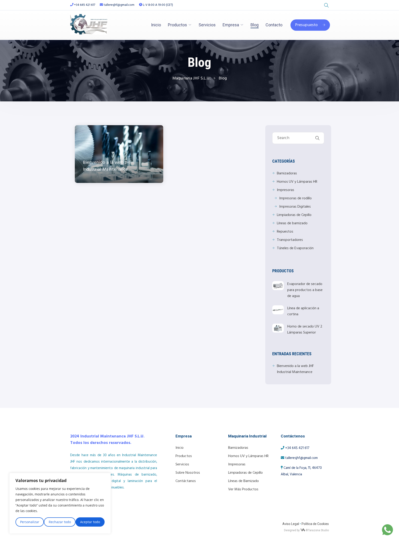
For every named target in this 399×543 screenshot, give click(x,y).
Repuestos (285, 232)
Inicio (156, 24)
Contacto (274, 24)
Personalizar (29, 522)
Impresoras (285, 190)
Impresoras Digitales (295, 207)
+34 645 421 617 (84, 5)
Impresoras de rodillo (295, 198)
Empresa (231, 24)
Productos (177, 24)
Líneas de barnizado (292, 223)
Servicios (207, 24)
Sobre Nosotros (187, 473)
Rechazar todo (60, 522)
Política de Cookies (315, 524)
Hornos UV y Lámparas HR (297, 182)
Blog (255, 24)
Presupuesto (306, 25)
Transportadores (290, 240)
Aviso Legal (290, 524)
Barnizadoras (287, 173)
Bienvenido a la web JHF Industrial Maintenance (295, 369)
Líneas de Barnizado (243, 481)
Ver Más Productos (243, 489)
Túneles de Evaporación (295, 248)
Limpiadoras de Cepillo (294, 215)
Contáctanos (185, 481)
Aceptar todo (90, 522)
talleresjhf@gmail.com (118, 5)
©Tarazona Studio (317, 530)
